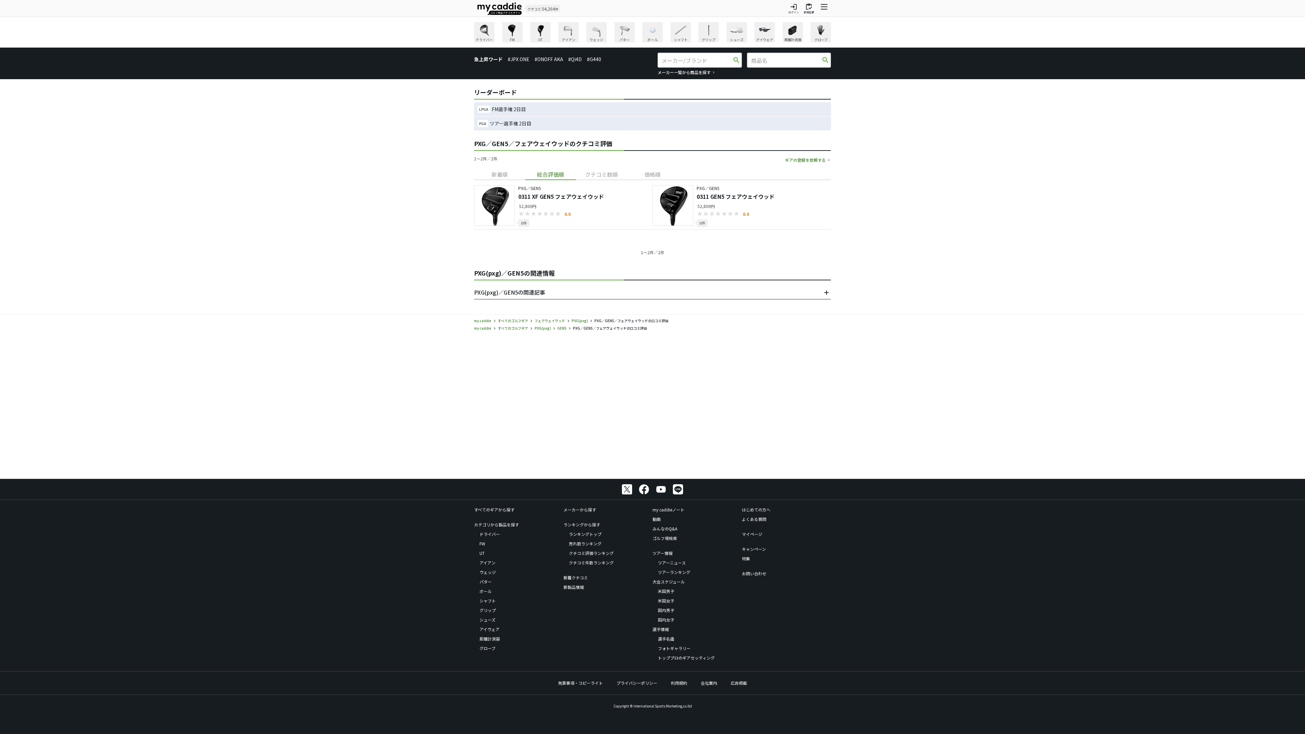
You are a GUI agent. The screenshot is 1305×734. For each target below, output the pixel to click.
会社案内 (709, 683)
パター (486, 581)
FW (482, 543)
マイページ (752, 534)
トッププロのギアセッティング (686, 658)
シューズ (487, 620)
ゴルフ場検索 (664, 538)
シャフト (488, 601)
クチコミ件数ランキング (591, 562)
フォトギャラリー (674, 648)
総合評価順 (550, 174)
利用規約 (679, 683)
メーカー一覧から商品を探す (684, 72)
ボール (486, 591)
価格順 (652, 174)
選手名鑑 (666, 639)
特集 (746, 558)
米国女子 (666, 601)
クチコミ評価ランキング (591, 553)
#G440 (594, 59)
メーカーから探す (579, 509)
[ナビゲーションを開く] (824, 8)
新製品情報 (573, 587)
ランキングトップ (585, 534)
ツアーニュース (672, 562)
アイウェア (490, 629)
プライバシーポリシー (636, 683)
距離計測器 (490, 639)
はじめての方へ (756, 509)
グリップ (488, 610)
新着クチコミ (575, 577)
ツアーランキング (674, 572)
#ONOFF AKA (549, 59)
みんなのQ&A (664, 528)
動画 (656, 519)
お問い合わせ (754, 573)
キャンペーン (754, 549)
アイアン (487, 562)
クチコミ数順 (601, 174)
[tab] (499, 174)
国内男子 (666, 610)
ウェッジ (488, 572)
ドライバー (490, 534)
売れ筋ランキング (585, 543)
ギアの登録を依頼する (805, 160)
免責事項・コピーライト (580, 683)
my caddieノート (668, 509)
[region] (652, 33)
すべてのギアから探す (494, 509)
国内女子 (666, 620)
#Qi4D (575, 59)
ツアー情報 (662, 553)
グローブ (487, 648)
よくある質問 (754, 519)
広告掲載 (739, 683)
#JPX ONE (518, 59)
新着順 (499, 174)
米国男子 (666, 591)
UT (482, 553)
